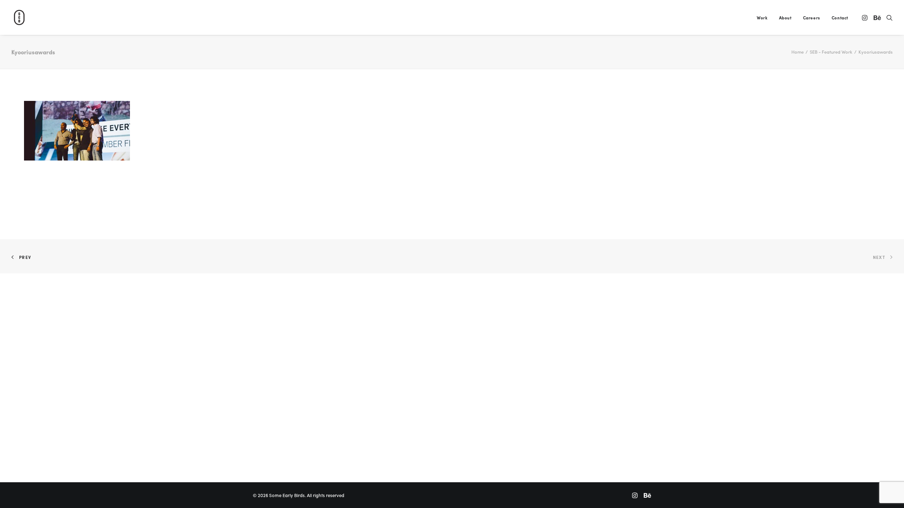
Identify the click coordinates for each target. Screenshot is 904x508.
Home (797, 51)
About (785, 17)
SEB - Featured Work (831, 51)
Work (762, 17)
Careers (811, 17)
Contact (840, 17)
